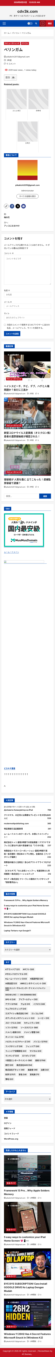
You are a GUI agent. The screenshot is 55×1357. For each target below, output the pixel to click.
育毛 (23, 1074)
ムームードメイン (11, 552)
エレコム (37, 1013)
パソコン (25, 43)
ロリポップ (28, 1056)
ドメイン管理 (31, 1032)
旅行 (9, 1065)
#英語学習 (36, 979)
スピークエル (13, 1023)
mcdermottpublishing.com (16, 823)
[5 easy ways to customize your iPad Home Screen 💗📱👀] (27, 1217)
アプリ (11, 1004)
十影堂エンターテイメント (18, 1060)
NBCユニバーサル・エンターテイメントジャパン (25, 989)
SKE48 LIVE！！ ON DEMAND (20, 995)
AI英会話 (11, 983)
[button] (4, 23)
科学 (10, 1074)
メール (8, 302)
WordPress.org (11, 1139)
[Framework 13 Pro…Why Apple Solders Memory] (27, 1171)
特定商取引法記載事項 (13, 829)
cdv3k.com (27, 11)
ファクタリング (13, 1046)
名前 (7, 290)
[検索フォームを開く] (36, 23)
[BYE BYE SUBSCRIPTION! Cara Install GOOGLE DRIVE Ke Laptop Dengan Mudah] (27, 1264)
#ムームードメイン (16, 979)
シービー (43, 1018)
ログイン (7, 1123)
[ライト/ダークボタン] (30, 23)
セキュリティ (31, 1023)
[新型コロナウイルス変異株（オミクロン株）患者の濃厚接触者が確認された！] (27, 413)
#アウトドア (12, 969)
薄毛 (9, 1079)
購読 (50, 23)
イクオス (39, 1004)
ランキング (12, 1056)
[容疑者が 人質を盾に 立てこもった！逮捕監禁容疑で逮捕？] (27, 460)
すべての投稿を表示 (27, 196)
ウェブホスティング (15, 1009)
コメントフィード (11, 1133)
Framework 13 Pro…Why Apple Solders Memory (26, 900)
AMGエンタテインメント (33, 983)
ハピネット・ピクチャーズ (17, 1041)
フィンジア (32, 1046)
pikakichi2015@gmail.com (18, 56)
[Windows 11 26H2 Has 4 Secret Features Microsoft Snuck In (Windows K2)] (27, 1314)
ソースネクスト (29, 1027)
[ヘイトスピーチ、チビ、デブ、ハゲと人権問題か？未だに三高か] (27, 367)
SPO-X (10, 999)
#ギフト (28, 969)
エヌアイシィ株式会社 (16, 1013)
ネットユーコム (14, 1037)
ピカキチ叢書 (9, 768)
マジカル (35, 1051)
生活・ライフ (11, 1183)
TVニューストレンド (12, 43)
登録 (6, 1118)
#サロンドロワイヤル (16, 974)
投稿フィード (9, 1128)
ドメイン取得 (13, 1032)
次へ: (12, 224)
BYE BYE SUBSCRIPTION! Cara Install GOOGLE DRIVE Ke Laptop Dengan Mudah (25, 1287)
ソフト (11, 1027)
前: (7, 215)
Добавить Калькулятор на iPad (18, 810)
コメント (9, 253)
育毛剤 (34, 1074)
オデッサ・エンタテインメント (19, 1018)
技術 (40, 1060)
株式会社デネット (14, 1070)
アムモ (25, 1004)
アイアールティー (28, 999)
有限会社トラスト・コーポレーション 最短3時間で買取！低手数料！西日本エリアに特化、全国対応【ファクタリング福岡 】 (27, 854)
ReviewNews (44, 1351)
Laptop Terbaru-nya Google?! (17, 930)
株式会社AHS (24, 1065)
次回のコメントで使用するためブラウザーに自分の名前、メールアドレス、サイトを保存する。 (28, 326)
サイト (7, 313)
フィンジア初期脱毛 (15, 1051)
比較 (45, 1070)
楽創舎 (33, 1070)
